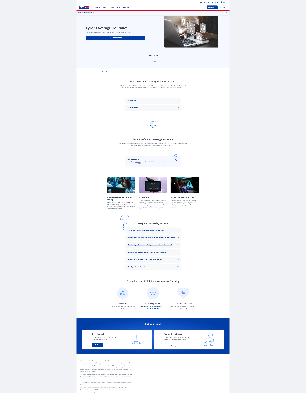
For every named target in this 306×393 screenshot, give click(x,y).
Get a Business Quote (115, 38)
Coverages (101, 71)
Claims (104, 7)
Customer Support (114, 7)
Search (225, 7)
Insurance (97, 7)
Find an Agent (204, 2)
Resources (126, 7)
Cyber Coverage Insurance (86, 12)
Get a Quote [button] (212, 7)
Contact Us (214, 2)
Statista (137, 162)
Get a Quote (97, 345)
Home (80, 71)
